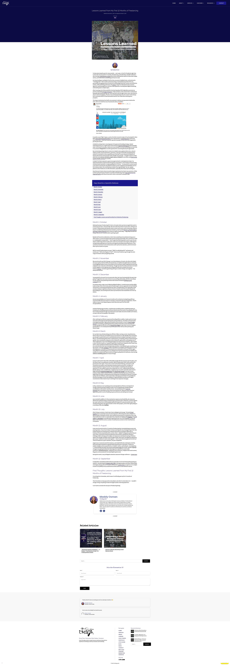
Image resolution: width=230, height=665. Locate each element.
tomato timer (121, 464)
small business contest (105, 76)
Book (120, 645)
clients (114, 84)
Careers (121, 636)
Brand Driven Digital (115, 325)
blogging (130, 416)
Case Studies (122, 638)
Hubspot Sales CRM (110, 463)
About (120, 634)
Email (117, 570)
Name (81, 570)
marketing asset (125, 138)
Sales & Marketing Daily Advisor (103, 138)
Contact (121, 647)
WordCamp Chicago (119, 371)
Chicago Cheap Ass (107, 91)
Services (189, 3)
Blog (120, 644)
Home (174, 3)
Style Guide (122, 642)
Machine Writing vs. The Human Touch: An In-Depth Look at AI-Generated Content (140, 640)
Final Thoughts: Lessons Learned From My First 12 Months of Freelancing (111, 217)
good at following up (124, 145)
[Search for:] (110, 561)
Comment (82, 576)
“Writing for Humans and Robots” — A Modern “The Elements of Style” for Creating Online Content (90, 551)
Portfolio (122, 640)
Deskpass (106, 347)
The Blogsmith (103, 499)
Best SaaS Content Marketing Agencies (122, 652)
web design (100, 418)
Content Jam (134, 454)
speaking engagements (106, 371)
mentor (99, 268)
